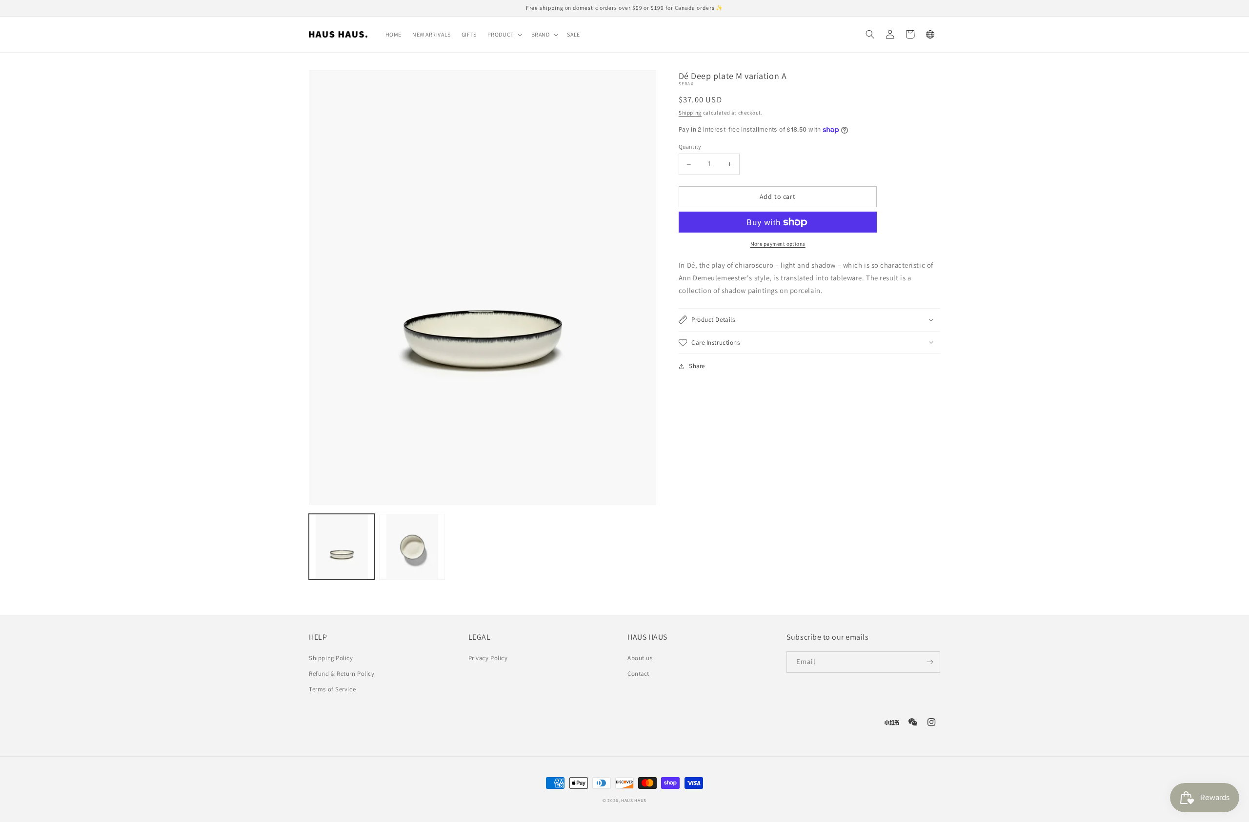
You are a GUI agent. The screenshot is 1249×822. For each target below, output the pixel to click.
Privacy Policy (488, 658)
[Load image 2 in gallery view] (412, 547)
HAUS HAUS (633, 800)
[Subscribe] (930, 662)
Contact (638, 673)
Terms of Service (332, 689)
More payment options (778, 243)
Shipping (690, 112)
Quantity (690, 146)
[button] (504, 34)
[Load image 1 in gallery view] (342, 547)
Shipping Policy (331, 658)
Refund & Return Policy (341, 673)
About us (639, 658)
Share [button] (697, 366)
